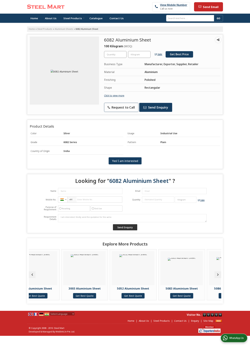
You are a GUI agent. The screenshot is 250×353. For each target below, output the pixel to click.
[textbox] (191, 18)
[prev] (32, 274)
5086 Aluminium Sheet (207, 288)
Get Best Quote (61, 295)
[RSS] (219, 320)
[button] (173, 5)
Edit (159, 54)
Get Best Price (179, 54)
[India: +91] (63, 199)
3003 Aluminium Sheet (61, 288)
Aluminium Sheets (64, 29)
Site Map (208, 320)
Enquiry (195, 320)
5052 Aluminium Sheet (110, 288)
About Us (50, 18)
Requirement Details (50, 218)
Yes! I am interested (125, 161)
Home (34, 18)
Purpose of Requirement (50, 208)
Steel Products (72, 18)
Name (53, 191)
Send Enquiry (157, 107)
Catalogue (96, 18)
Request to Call (123, 107)
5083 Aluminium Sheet (158, 288)
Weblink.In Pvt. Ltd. (65, 331)
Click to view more (114, 95)
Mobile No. (51, 199)
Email (137, 191)
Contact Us (117, 18)
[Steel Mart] (45, 7)
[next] (217, 274)
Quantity (136, 199)
